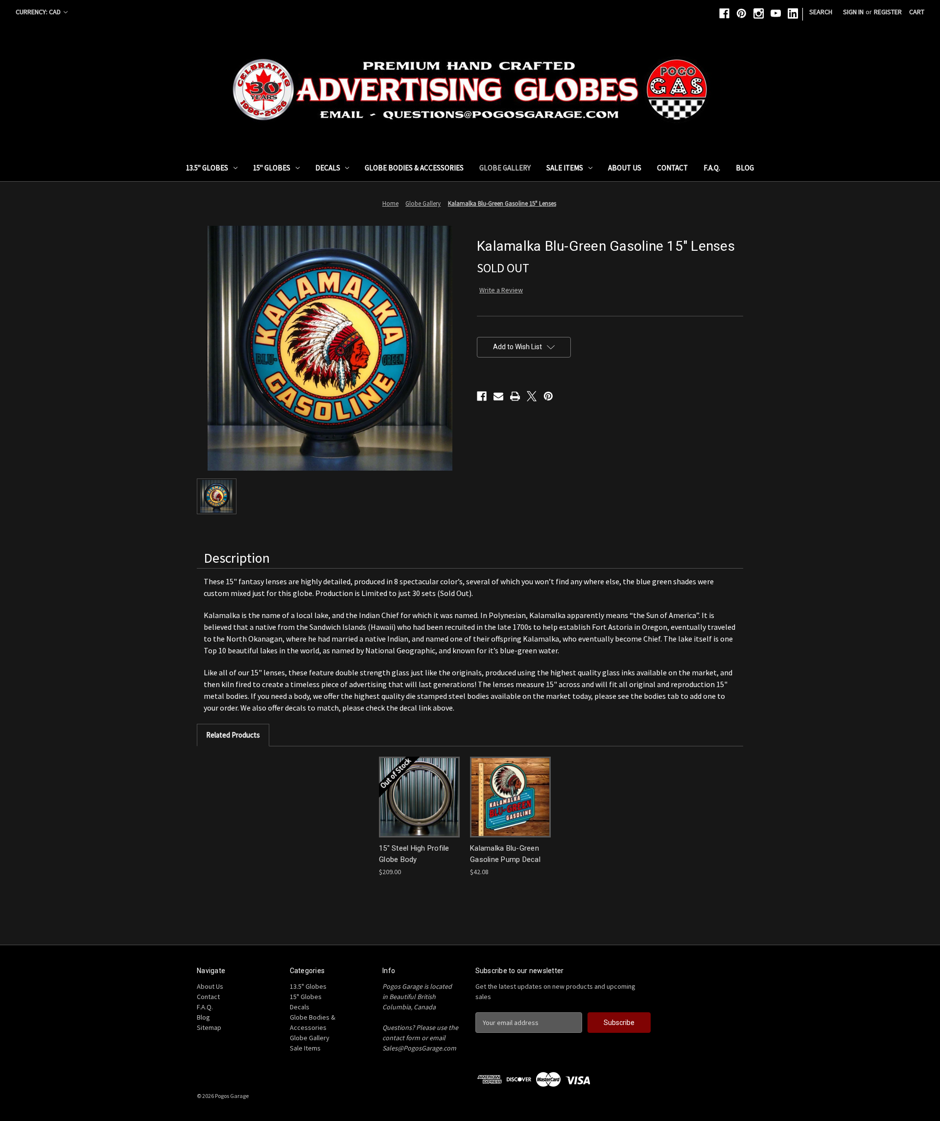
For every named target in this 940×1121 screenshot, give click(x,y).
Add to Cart (510, 797)
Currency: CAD (39, 11)
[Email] (498, 396)
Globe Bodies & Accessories (414, 167)
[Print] (515, 396)
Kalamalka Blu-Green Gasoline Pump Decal (505, 854)
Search (820, 11)
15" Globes (271, 167)
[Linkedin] (793, 13)
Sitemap (209, 1027)
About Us (624, 167)
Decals (327, 167)
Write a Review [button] (501, 290)
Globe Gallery (505, 167)
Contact (672, 167)
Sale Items (564, 167)
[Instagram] (758, 13)
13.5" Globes (207, 167)
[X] (532, 396)
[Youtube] (776, 13)
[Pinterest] (741, 13)
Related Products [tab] (233, 734)
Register (888, 11)
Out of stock (419, 797)
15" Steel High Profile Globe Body (414, 854)
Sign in (853, 11)
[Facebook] (724, 13)
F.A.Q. (712, 167)
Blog (745, 167)
